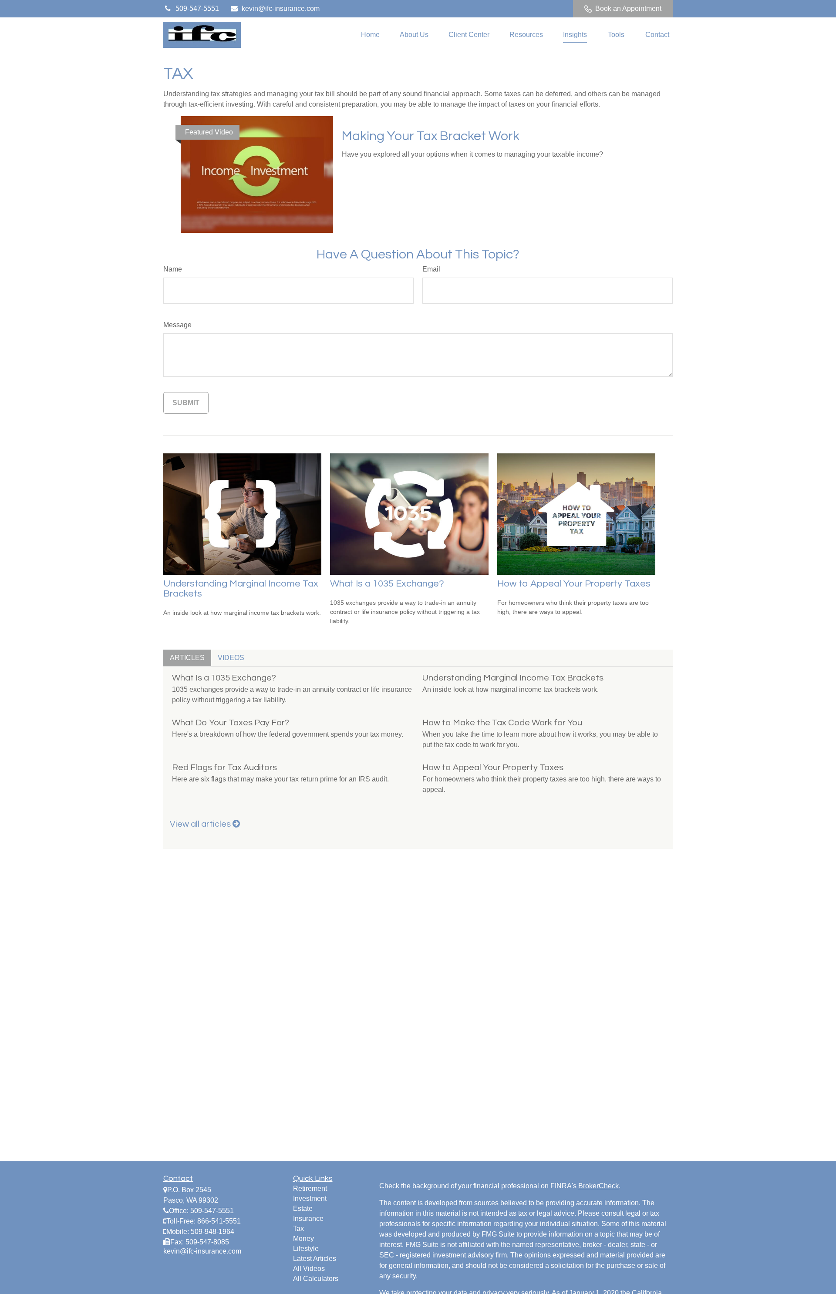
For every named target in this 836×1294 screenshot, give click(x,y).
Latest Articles (314, 1258)
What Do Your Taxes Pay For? (230, 722)
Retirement (310, 1188)
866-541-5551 (219, 1221)
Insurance (308, 1218)
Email (431, 269)
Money (303, 1238)
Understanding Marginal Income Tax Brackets (512, 678)
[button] (370, 35)
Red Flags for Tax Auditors (224, 767)
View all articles (201, 824)
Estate (303, 1208)
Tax (298, 1228)
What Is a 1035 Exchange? (387, 584)
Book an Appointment (628, 8)
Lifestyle (306, 1248)
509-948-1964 (212, 1231)
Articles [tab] (187, 657)
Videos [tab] (231, 657)
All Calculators (315, 1278)
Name (172, 269)
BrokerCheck (598, 1186)
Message (177, 325)
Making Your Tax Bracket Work (430, 136)
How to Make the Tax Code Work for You (502, 722)
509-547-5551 (197, 8)
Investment (310, 1198)
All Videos (309, 1268)
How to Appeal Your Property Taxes (574, 584)
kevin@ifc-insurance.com (281, 8)
